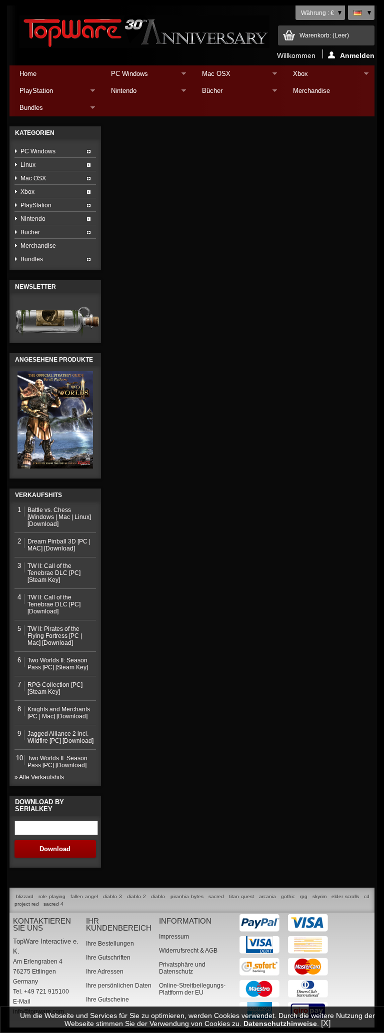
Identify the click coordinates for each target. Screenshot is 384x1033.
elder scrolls (345, 896)
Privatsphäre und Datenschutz (182, 968)
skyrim (319, 896)
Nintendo (118, 93)
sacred (216, 896)
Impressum (174, 936)
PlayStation (31, 93)
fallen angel (84, 896)
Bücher (207, 93)
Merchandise (311, 90)
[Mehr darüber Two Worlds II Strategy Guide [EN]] (55, 420)
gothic (288, 896)
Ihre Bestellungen (110, 943)
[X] (325, 1023)
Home (28, 73)
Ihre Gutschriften (108, 957)
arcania (267, 896)
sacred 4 (54, 904)
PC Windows (124, 76)
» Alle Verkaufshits (39, 777)
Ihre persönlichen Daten (119, 985)
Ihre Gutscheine (107, 999)
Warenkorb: (324, 35)
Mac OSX (211, 76)
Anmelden (357, 54)
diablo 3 (112, 896)
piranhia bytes (187, 896)
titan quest (241, 896)
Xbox (295, 76)
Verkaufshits (38, 495)
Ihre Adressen (105, 971)
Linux (28, 164)
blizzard (25, 896)
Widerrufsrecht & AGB (188, 950)
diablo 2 (136, 896)
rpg (304, 896)
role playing (52, 896)
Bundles (26, 110)
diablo (158, 896)
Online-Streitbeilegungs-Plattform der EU (192, 989)
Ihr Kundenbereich (119, 924)
